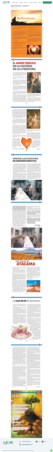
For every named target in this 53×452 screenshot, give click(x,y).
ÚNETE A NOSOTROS (47, 2)
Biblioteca (40, 2)
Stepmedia (32, 450)
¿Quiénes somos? (15, 2)
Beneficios (26, 2)
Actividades (21, 2)
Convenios (30, 2)
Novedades (35, 2)
